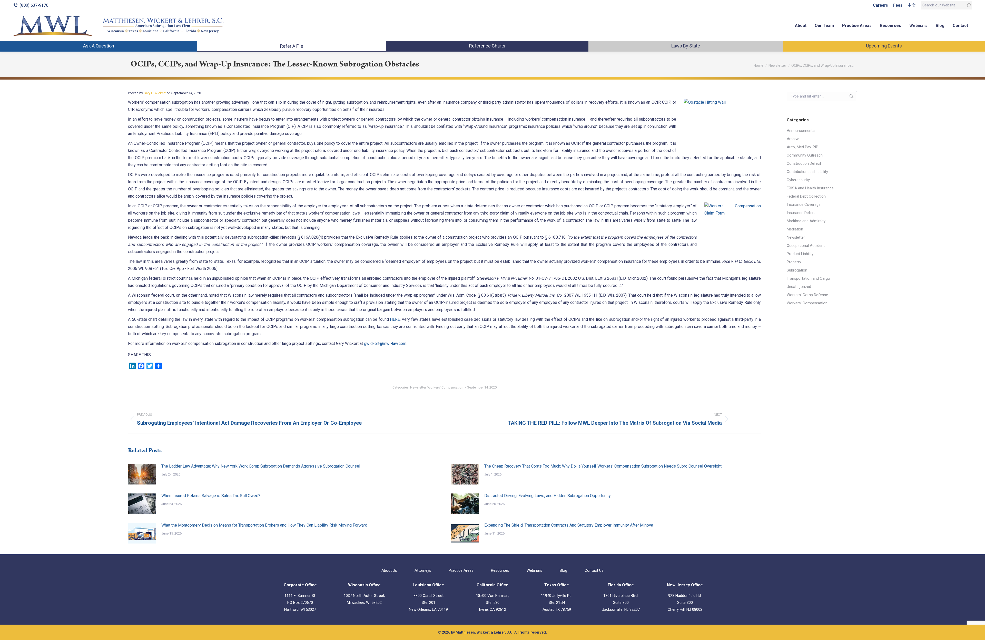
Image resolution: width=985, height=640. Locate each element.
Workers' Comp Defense (807, 295)
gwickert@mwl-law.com (385, 343)
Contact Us (594, 570)
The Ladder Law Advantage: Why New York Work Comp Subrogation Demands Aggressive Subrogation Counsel (260, 466)
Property (794, 262)
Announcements (801, 130)
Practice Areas (461, 570)
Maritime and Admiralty (806, 221)
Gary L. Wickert (155, 93)
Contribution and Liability (807, 171)
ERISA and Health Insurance (810, 188)
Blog (563, 570)
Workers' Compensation (445, 387)
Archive (793, 139)
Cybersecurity (798, 180)
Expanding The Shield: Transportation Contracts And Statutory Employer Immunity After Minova (568, 525)
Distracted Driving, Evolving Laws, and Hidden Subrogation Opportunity (547, 495)
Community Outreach (805, 155)
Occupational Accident (806, 245)
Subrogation (797, 270)
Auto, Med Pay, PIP (802, 147)
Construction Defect (804, 163)
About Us (389, 570)
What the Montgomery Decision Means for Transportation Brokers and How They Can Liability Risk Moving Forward (264, 525)
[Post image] (142, 474)
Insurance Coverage (804, 204)
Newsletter (418, 387)
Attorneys (423, 570)
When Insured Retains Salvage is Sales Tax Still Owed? (210, 495)
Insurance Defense (803, 212)
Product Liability (800, 253)
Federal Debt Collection (806, 196)
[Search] (969, 5)
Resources (500, 570)
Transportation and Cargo (808, 278)
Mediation (795, 229)
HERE (395, 319)
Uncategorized (799, 286)
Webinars (534, 570)
